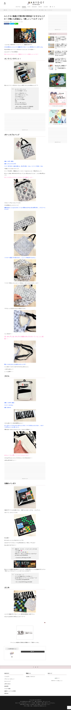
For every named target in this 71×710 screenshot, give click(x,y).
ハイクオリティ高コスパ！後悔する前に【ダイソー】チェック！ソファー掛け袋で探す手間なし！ (60, 60)
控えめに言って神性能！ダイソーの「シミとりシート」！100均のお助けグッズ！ (60, 67)
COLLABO (46, 6)
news (22, 21)
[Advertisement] (25, 121)
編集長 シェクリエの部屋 (10, 691)
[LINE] (16, 23)
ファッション (18, 21)
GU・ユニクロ (13, 21)
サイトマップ (7, 681)
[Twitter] (12, 23)
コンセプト (6, 676)
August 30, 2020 (28, 581)
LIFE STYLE (18, 6)
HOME (6, 10)
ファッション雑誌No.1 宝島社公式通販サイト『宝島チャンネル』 (25, 642)
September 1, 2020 (26, 108)
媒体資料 (6, 686)
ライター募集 (7, 688)
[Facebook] (6, 23)
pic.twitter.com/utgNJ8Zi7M (23, 579)
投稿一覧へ (32, 651)
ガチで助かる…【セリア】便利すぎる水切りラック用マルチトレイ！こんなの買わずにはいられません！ (61, 53)
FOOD (29, 6)
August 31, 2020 (27, 557)
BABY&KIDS (34, 6)
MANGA (40, 6)
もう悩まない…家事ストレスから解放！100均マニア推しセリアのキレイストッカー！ (61, 46)
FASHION (24, 6)
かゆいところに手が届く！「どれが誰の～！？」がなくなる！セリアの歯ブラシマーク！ (60, 39)
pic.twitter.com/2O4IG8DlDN (21, 555)
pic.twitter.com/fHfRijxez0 (20, 104)
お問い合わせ (7, 683)
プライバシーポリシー (9, 679)
